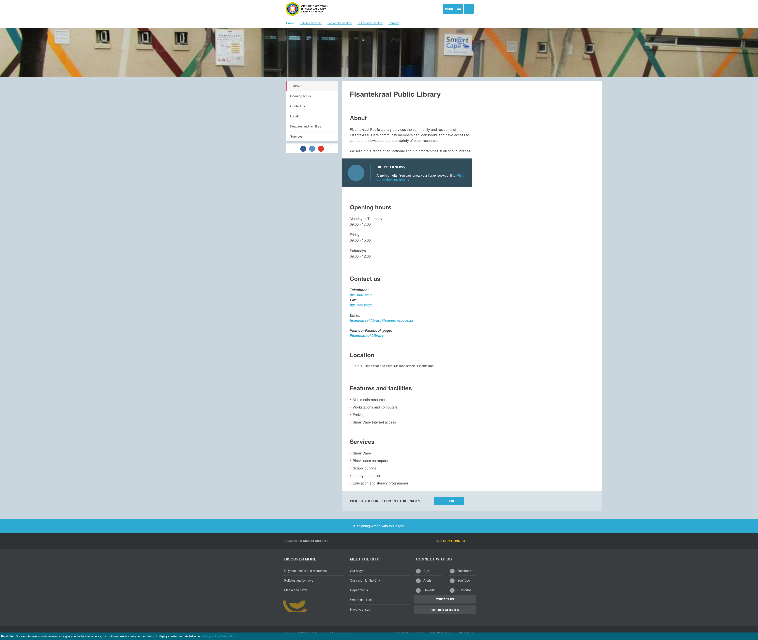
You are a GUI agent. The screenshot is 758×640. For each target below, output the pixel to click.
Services (296, 136)
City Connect (455, 541)
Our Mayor (357, 570)
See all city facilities (339, 23)
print (451, 501)
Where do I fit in (361, 599)
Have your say (360, 609)
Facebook (464, 570)
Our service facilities (370, 23)
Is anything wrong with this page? (379, 525)
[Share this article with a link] (321, 148)
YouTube (463, 580)
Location (296, 116)
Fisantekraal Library (367, 335)
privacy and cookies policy (218, 636)
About (297, 86)
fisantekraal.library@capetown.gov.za (381, 320)
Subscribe (464, 590)
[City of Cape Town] (307, 9)
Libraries (393, 23)
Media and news (295, 590)
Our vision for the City (365, 580)
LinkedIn (429, 590)
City (426, 570)
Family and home (311, 23)
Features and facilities (305, 126)
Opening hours (300, 96)
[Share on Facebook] (303, 148)
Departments (359, 590)
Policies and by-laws (298, 580)
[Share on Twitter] (312, 148)
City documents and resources (305, 570)
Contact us (297, 106)
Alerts (427, 580)
